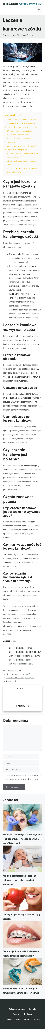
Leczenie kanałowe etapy (20, 660)
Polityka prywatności (18, 1009)
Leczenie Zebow (13, 670)
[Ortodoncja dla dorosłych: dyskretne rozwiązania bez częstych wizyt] (22, 935)
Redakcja (28, 1014)
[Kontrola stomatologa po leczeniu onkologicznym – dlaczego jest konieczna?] (22, 860)
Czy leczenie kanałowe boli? (21, 664)
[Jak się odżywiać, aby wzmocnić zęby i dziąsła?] (22, 899)
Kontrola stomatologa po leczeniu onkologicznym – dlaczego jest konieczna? (19, 880)
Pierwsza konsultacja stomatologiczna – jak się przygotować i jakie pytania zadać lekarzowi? (22, 839)
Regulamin (17, 1014)
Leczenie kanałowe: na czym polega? (25, 652)
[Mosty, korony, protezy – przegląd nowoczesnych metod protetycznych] (22, 972)
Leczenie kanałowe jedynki (20, 648)
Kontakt (32, 1009)
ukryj (18, 115)
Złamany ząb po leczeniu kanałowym (24, 656)
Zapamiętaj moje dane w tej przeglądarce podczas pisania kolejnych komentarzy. (23, 777)
